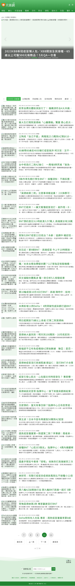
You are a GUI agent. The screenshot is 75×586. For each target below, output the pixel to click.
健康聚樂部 (24, 578)
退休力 (54, 10)
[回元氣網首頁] (10, 4)
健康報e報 (27, 569)
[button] (72, 10)
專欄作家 (60, 578)
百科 (33, 10)
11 (51, 535)
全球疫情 (48, 99)
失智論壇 (18, 10)
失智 (62, 10)
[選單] (72, 5)
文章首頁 (53, 578)
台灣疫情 (26, 99)
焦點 (3, 10)
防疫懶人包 (37, 99)
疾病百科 (39, 578)
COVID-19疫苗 (14, 99)
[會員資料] (69, 5)
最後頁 (55, 542)
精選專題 (32, 578)
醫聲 (69, 10)
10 (44, 535)
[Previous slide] (5, 39)
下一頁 (43, 542)
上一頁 (31, 542)
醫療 (27, 10)
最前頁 (19, 542)
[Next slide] (69, 39)
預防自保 (58, 99)
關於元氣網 (15, 578)
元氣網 (7, 17)
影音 (40, 10)
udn (2, 17)
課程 (47, 10)
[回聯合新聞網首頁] (3, 5)
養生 (10, 10)
